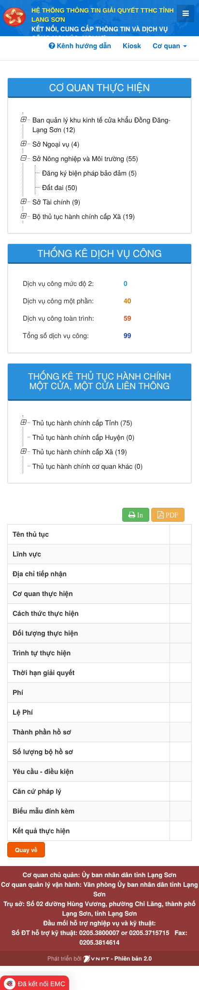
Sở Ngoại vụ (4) (55, 144)
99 (127, 335)
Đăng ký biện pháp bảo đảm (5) (89, 172)
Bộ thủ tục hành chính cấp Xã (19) (83, 216)
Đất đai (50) (59, 187)
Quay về (26, 849)
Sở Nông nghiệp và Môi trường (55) (85, 158)
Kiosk (132, 46)
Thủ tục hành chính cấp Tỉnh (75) (82, 422)
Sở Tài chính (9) (56, 201)
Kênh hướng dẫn (83, 46)
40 (127, 301)
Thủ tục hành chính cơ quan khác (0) (87, 466)
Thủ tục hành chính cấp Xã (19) (79, 451)
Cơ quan (167, 46)
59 (127, 318)
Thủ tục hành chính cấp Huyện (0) (83, 437)
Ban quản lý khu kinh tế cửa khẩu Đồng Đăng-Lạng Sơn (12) (101, 124)
